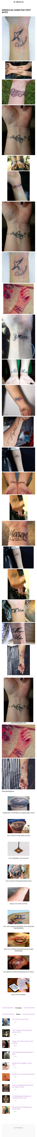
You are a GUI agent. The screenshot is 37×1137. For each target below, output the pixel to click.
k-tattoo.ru (18, 2)
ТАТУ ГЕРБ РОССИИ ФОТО (20, 1019)
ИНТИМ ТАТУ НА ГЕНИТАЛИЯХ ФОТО (23, 1074)
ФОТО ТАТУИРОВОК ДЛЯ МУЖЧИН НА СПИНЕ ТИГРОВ (22, 1086)
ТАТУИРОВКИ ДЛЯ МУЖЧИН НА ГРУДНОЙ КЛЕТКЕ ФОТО (21, 1097)
